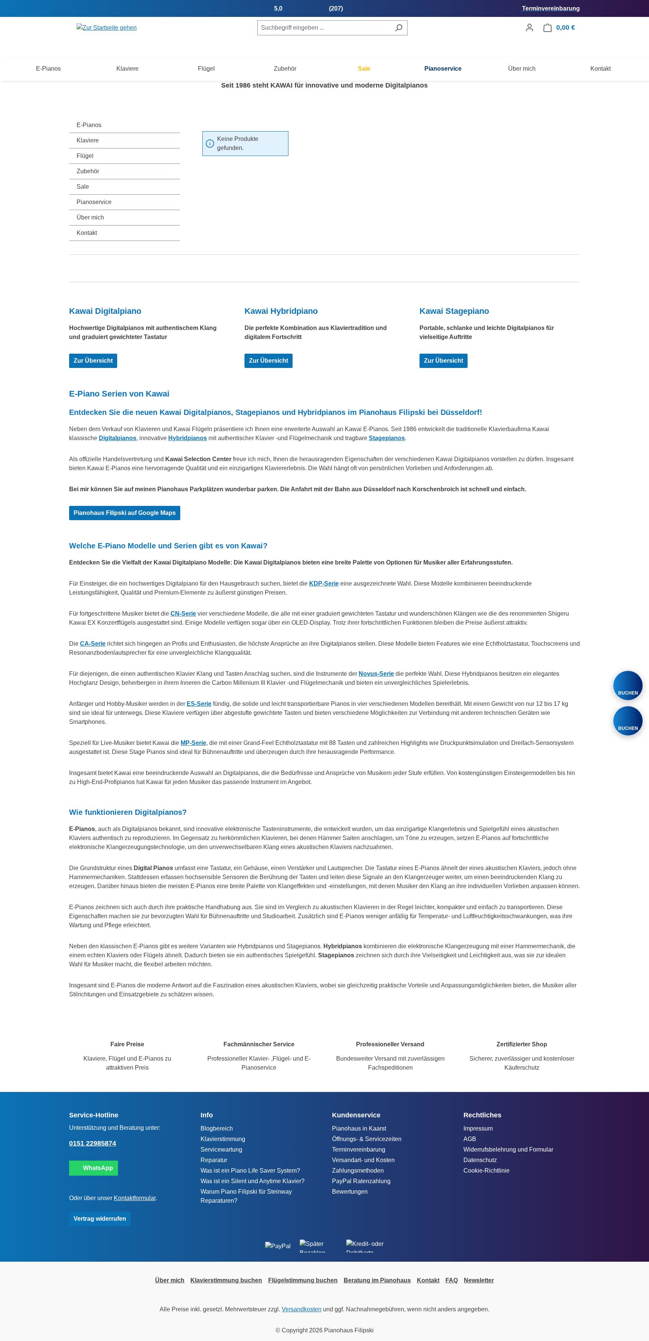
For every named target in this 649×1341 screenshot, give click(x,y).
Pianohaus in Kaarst (359, 1128)
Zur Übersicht (93, 360)
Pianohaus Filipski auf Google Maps (125, 513)
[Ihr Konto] (530, 27)
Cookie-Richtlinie (486, 1170)
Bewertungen (350, 1191)
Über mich (90, 217)
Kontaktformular (134, 1198)
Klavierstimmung (223, 1139)
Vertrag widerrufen (100, 1218)
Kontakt (87, 233)
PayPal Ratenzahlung (361, 1181)
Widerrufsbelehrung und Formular (508, 1149)
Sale (83, 186)
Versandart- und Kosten (363, 1160)
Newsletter (479, 1280)
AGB (469, 1139)
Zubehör (88, 171)
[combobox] (323, 27)
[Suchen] (399, 27)
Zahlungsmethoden (358, 1170)
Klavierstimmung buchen (226, 1280)
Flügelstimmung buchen (303, 1280)
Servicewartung (221, 1149)
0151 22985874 (92, 1143)
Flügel (85, 156)
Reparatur (214, 1160)
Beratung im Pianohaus (377, 1280)
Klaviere (88, 140)
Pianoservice (94, 202)
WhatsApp (96, 1168)
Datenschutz (480, 1160)
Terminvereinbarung (358, 1149)
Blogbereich (217, 1128)
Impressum (478, 1128)
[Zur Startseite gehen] (106, 27)
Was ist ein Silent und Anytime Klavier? (253, 1181)
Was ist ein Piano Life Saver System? (250, 1170)
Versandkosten (301, 1309)
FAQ (451, 1280)
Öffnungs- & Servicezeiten (366, 1139)
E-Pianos (89, 125)
